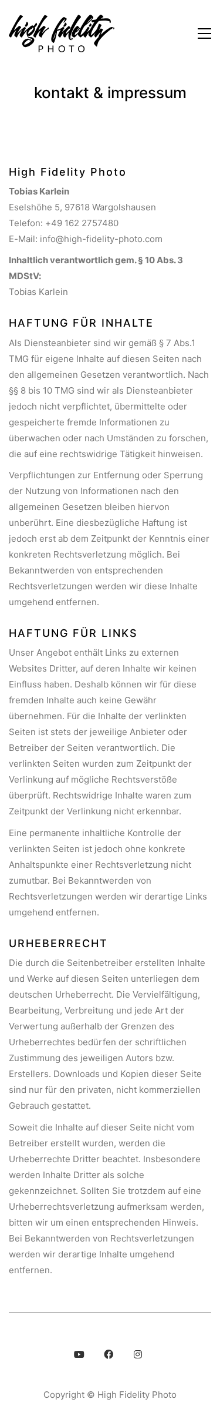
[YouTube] (79, 1354)
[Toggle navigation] (204, 33)
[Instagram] (138, 1354)
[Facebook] (108, 1354)
